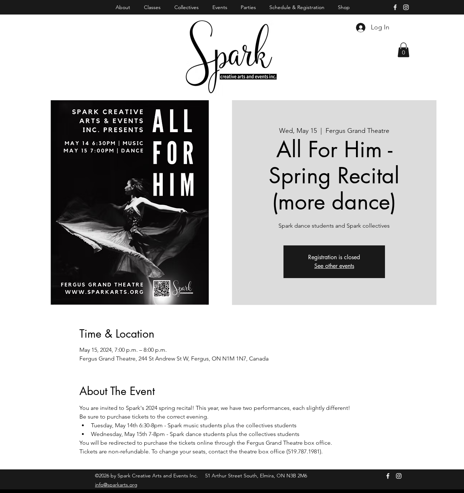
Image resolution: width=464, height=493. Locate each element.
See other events (334, 266)
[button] (403, 49)
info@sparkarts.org (116, 484)
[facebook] (395, 7)
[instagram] (406, 7)
